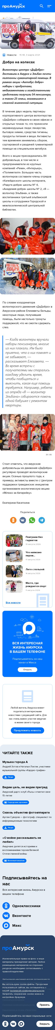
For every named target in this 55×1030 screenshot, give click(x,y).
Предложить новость (27, 730)
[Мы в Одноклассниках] (5, 1024)
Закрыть (44, 1023)
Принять (45, 1004)
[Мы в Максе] (21, 1024)
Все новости (13, 602)
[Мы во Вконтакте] (13, 1024)
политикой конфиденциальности (27, 990)
